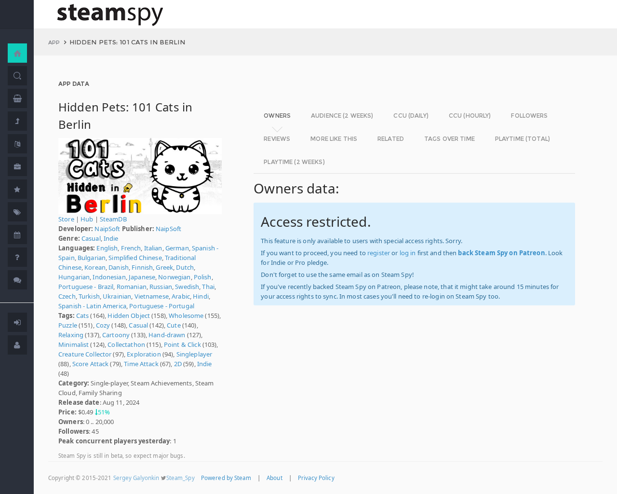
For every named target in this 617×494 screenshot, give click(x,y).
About (274, 477)
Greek (164, 267)
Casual (91, 238)
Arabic (181, 296)
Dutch (185, 267)
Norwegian (174, 277)
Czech (67, 296)
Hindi (201, 296)
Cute (174, 325)
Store (66, 219)
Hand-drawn (166, 334)
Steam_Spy (180, 477)
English (107, 248)
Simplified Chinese (134, 257)
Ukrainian (117, 296)
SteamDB (113, 219)
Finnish (142, 267)
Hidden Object (128, 315)
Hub (86, 219)
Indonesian (109, 277)
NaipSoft (107, 228)
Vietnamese (151, 296)
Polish (203, 277)
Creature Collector (84, 354)
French (131, 248)
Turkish (89, 296)
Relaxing (70, 334)
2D (178, 363)
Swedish (187, 286)
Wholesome (186, 315)
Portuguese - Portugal (161, 306)
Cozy (103, 325)
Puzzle (67, 325)
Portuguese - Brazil (85, 286)
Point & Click (182, 344)
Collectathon (126, 344)
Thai (208, 286)
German (177, 248)
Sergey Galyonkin (136, 477)
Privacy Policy (316, 477)
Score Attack (90, 363)
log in (408, 252)
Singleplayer (194, 354)
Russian (160, 286)
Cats (82, 315)
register (378, 252)
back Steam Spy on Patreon (501, 252)
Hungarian (74, 277)
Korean (95, 267)
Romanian (132, 286)
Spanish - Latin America (92, 306)
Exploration (144, 354)
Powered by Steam (226, 477)
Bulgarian (92, 257)
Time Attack (141, 363)
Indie (111, 238)
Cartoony (116, 334)
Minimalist (73, 344)
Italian (153, 248)
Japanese (142, 277)
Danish (118, 267)
